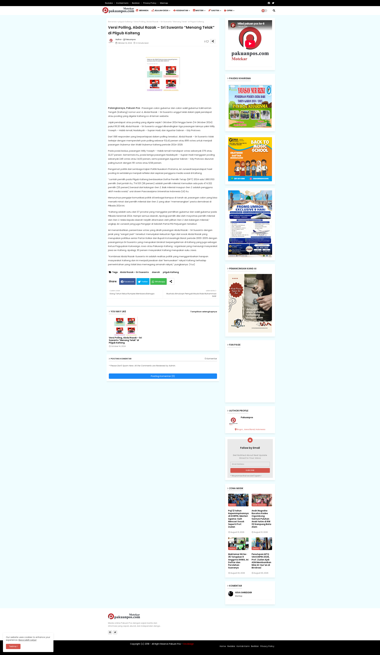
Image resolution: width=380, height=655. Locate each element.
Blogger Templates (127, 651)
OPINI (229, 10)
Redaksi (109, 3)
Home (223, 646)
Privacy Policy (150, 3)
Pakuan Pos (160, 651)
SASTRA (215, 10)
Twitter (144, 281)
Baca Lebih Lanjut (28, 640)
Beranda (112, 21)
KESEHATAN (182, 10)
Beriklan (136, 3)
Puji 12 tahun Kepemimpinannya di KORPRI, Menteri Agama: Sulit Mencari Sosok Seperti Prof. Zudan (238, 518)
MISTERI (199, 10)
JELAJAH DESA (161, 10)
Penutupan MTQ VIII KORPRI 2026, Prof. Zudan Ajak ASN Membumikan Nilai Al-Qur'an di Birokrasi (261, 561)
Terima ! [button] (13, 646)
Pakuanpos (247, 417)
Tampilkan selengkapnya (203, 311)
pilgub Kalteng (125, 21)
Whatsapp (160, 281)
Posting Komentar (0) (163, 376)
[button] (274, 11)
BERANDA (143, 10)
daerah (156, 272)
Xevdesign (188, 643)
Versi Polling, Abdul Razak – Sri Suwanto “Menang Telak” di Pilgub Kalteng (125, 340)
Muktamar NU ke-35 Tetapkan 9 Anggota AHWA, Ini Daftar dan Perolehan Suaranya (238, 561)
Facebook (129, 281)
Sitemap (164, 3)
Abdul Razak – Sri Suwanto (134, 272)
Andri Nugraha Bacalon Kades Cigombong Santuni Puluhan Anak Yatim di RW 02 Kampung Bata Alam (261, 518)
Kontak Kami (122, 3)
